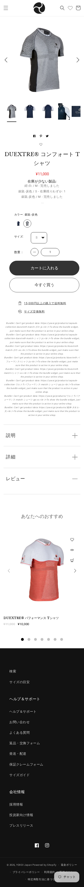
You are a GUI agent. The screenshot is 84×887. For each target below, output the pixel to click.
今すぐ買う (44, 284)
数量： (19, 252)
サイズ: (19, 236)
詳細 (10, 457)
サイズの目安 (19, 682)
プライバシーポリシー (26, 872)
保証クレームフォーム (26, 764)
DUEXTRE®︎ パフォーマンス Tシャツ (31, 618)
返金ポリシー (69, 864)
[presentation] (9, 571)
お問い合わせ (19, 722)
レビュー (15, 478)
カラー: (26, 214)
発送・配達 (17, 753)
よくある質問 (19, 732)
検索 (12, 671)
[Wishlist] (70, 8)
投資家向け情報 (21, 815)
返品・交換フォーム (24, 743)
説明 (10, 435)
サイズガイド (19, 775)
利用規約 (49, 872)
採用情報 (16, 804)
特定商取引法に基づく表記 (44, 879)
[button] (6, 8)
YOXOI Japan (24, 864)
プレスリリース (21, 825)
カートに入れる (44, 268)
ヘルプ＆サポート (23, 711)
